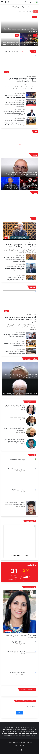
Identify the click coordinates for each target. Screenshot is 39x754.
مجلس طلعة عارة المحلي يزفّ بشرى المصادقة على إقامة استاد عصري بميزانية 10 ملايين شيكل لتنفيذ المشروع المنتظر (21, 174)
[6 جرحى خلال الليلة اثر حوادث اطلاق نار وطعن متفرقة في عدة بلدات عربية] (29, 39)
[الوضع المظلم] (9, 3)
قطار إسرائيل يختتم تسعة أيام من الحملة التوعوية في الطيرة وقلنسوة (14, 335)
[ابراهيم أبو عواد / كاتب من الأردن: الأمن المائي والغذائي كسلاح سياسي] (31, 444)
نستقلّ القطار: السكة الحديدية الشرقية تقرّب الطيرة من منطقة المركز (14, 352)
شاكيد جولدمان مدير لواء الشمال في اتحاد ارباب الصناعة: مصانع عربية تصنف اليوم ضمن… (20, 319)
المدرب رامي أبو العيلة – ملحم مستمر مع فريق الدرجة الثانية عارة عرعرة (29, 187)
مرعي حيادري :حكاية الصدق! (17, 417)
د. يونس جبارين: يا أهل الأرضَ (26, 11)
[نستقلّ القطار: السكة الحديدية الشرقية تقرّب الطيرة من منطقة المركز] (31, 351)
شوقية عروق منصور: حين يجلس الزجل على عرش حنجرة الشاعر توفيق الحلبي (15, 503)
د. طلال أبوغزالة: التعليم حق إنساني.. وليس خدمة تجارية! (20, 393)
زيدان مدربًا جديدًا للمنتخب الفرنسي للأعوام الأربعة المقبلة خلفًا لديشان (11, 187)
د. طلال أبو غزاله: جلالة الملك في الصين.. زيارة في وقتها (14, 429)
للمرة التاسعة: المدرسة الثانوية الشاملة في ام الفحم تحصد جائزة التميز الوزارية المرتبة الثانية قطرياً (14, 113)
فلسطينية (11, 51)
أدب (32, 455)
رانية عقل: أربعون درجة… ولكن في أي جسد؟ (15, 407)
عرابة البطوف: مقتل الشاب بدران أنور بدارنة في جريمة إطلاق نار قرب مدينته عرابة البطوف (11, 45)
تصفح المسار (29, 521)
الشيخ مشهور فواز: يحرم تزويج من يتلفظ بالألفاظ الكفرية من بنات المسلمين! (21, 245)
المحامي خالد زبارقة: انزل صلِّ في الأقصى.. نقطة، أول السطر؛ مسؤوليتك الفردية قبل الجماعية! (15, 268)
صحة (35, 192)
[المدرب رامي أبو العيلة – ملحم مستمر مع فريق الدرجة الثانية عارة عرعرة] (29, 183)
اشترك (19, 712)
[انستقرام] (17, 750)
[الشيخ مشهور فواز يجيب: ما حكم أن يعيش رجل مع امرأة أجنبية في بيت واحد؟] (31, 277)
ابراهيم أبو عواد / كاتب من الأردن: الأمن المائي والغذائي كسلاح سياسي (14, 440)
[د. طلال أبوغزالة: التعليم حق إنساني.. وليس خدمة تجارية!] (20, 387)
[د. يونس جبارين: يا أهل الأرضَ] (31, 494)
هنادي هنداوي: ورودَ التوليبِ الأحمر (15, 469)
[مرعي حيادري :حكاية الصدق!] (31, 421)
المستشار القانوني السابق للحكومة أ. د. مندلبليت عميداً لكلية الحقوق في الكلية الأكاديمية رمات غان (20, 375)
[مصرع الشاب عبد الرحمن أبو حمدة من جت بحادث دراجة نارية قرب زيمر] (19, 24)
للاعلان (17, 745)
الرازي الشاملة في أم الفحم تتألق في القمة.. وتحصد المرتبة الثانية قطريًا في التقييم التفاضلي (14, 104)
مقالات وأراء (29, 401)
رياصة (35, 154)
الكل (22, 51)
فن (36, 131)
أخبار (35, 35)
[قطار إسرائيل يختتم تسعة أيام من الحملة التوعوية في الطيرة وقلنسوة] (31, 335)
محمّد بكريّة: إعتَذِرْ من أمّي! (17, 459)
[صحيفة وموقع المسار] (31, 2)
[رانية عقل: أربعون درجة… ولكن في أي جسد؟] (31, 410)
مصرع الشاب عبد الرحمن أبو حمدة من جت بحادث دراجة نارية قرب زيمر (20, 30)
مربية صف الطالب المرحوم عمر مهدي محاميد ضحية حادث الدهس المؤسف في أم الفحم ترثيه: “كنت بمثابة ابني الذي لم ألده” (14, 123)
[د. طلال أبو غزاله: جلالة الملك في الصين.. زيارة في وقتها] (31, 432)
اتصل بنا (22, 745)
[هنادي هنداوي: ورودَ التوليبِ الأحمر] (31, 478)
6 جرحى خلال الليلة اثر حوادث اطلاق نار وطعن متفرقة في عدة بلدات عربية (30, 45)
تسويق (32, 287)
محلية (34, 17)
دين (34, 218)
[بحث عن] (5, 3)
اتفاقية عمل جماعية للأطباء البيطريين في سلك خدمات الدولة (14, 344)
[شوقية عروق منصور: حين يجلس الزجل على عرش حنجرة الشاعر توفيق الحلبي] (31, 508)
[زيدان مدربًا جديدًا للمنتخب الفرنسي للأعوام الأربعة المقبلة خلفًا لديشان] (10, 183)
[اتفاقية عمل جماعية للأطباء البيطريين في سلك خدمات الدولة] (31, 343)
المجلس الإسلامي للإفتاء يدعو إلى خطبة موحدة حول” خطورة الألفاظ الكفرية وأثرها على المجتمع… (14, 259)
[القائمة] (2, 3)
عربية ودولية (16, 51)
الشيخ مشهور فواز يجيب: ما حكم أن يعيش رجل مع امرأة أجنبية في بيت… (15, 278)
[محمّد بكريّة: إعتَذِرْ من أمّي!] (31, 462)
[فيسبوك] (22, 750)
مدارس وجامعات (31, 358)
